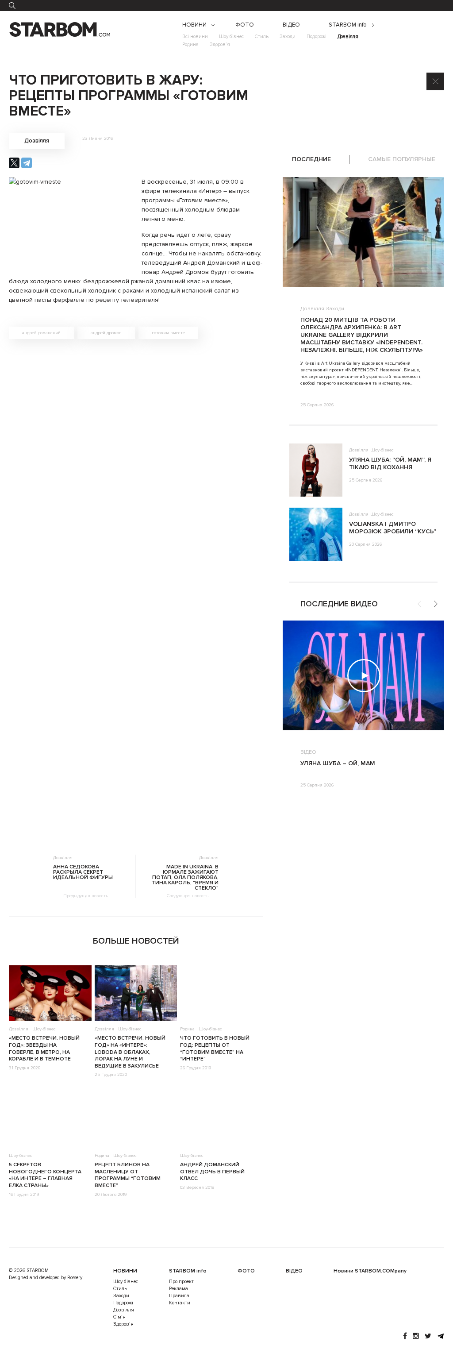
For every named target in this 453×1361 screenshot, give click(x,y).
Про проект (181, 1281)
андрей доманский (41, 332)
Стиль (262, 36)
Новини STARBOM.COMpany (370, 1271)
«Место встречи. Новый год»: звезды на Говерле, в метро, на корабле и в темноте (44, 1048)
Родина (190, 44)
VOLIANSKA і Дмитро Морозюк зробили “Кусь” (392, 527)
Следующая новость (187, 896)
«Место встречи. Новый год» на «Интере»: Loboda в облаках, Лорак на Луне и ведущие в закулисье (130, 1052)
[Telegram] (26, 163)
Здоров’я (220, 44)
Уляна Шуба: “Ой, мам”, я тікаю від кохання (390, 463)
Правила (179, 1296)
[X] (14, 163)
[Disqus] (136, 471)
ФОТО (244, 25)
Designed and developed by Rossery (45, 1277)
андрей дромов (106, 332)
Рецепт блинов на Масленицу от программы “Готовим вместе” (128, 1175)
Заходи (288, 36)
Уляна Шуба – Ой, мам (337, 763)
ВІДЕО (291, 25)
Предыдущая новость (85, 896)
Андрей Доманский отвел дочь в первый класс (212, 1171)
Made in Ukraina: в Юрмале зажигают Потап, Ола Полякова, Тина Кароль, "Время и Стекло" (185, 877)
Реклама (178, 1289)
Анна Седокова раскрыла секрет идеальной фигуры (83, 872)
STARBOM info (348, 25)
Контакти (179, 1303)
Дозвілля (348, 36)
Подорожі (316, 36)
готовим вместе (168, 332)
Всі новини (195, 36)
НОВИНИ (194, 25)
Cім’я (119, 1317)
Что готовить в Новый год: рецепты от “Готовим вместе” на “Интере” (215, 1048)
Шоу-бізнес (231, 36)
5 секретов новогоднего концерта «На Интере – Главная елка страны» (45, 1175)
